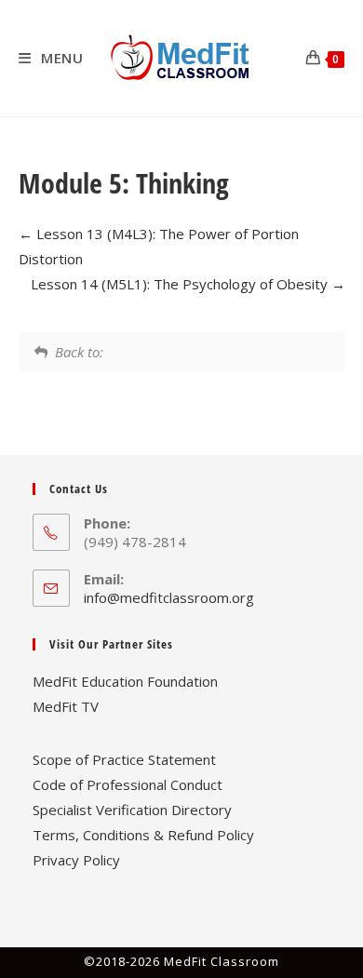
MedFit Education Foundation (125, 681)
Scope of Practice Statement (124, 759)
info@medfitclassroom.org (169, 597)
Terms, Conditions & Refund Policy (143, 834)
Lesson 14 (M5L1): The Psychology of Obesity (181, 284)
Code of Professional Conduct (127, 784)
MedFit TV (66, 706)
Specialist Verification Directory (132, 809)
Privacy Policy (76, 860)
